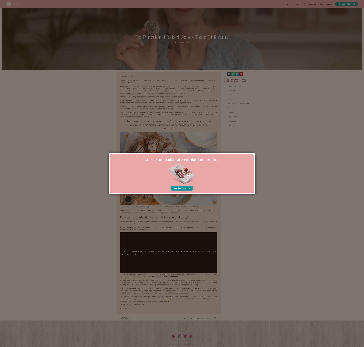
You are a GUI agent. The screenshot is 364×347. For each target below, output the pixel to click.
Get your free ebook (182, 188)
